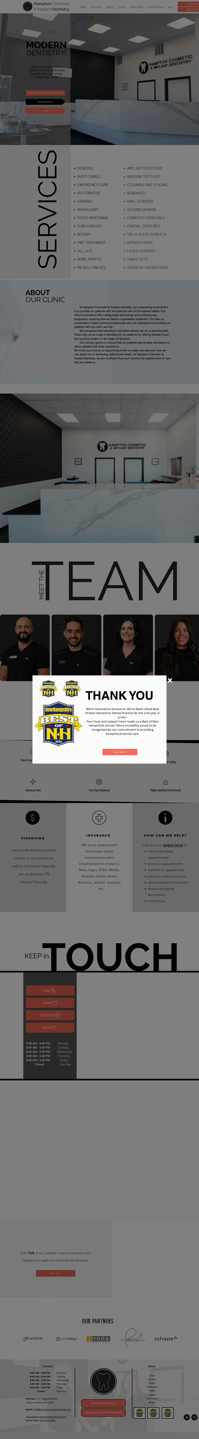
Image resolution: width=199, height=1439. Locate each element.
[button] (170, 680)
